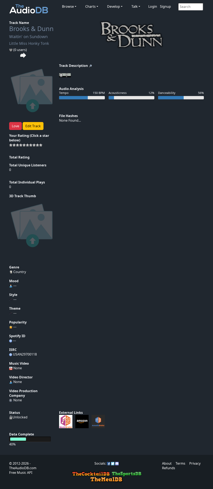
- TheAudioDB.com (22, 465)
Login (152, 6)
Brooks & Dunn (31, 28)
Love (15, 126)
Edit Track (33, 126)
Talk (134, 6)
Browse (68, 6)
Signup (165, 6)
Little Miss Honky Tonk (29, 43)
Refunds (168, 468)
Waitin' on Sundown (28, 36)
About (167, 463)
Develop (113, 6)
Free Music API (20, 472)
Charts (90, 6)
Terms (180, 463)
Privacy (195, 463)
